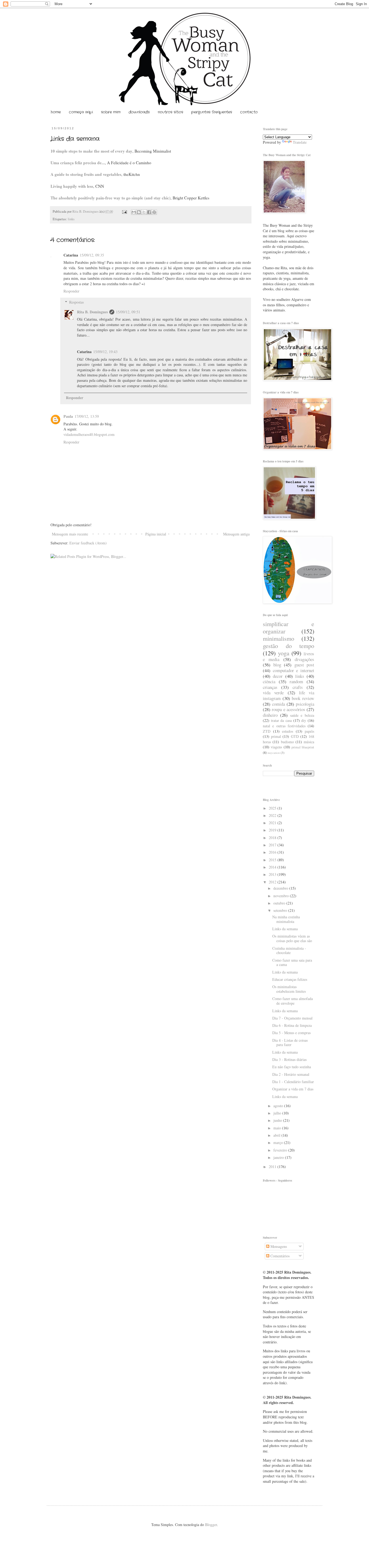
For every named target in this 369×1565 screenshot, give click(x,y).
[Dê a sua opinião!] (139, 212)
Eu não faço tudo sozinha (291, 1066)
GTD (295, 736)
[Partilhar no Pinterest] (154, 212)
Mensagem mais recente (70, 534)
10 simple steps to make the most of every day (91, 151)
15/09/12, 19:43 (105, 351)
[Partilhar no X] (144, 212)
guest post (304, 665)
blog (277, 665)
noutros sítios (170, 112)
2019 (273, 830)
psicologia (305, 704)
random (296, 681)
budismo (287, 741)
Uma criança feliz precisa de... (78, 163)
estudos (287, 731)
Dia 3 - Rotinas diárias (289, 1059)
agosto (278, 1105)
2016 (273, 852)
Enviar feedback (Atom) (88, 542)
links (71, 219)
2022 (273, 815)
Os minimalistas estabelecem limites (289, 989)
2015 (273, 859)
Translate (300, 142)
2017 (273, 844)
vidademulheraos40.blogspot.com (89, 434)
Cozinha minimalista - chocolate (289, 950)
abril (277, 1135)
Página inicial (155, 534)
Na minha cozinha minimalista (286, 919)
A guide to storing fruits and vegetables (86, 174)
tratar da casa (281, 720)
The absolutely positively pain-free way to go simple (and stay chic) (110, 198)
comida (278, 704)
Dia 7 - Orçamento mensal (292, 1018)
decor (278, 676)
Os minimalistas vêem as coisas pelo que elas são (292, 938)
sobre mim (110, 112)
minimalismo (278, 638)
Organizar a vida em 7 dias (292, 1088)
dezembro (281, 888)
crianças (270, 687)
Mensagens (278, 1246)
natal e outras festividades (284, 725)
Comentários (279, 1255)
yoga (283, 653)
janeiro (279, 1157)
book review (303, 698)
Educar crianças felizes (289, 979)
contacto (249, 112)
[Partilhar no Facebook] (149, 212)
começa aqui (81, 112)
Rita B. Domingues (85, 211)
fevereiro (280, 1150)
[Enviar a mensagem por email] (133, 212)
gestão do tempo (288, 646)
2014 (273, 867)
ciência (269, 681)
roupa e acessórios (288, 709)
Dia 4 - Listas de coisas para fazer (290, 1042)
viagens (276, 746)
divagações (304, 659)
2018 (273, 837)
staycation (273, 753)
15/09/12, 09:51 (128, 311)
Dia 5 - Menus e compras (291, 1032)
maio (277, 1127)
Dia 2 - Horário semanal (290, 1074)
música (309, 741)
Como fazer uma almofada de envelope (292, 1001)
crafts (298, 687)
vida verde (273, 692)
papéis (309, 731)
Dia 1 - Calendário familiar (293, 1081)
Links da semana (285, 928)
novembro (281, 895)
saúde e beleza (302, 715)
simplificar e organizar (288, 627)
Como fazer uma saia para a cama (292, 962)
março (278, 1142)
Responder (71, 291)
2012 (273, 882)
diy (303, 720)
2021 (273, 822)
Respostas (76, 302)
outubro (279, 903)
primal (276, 736)
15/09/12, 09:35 (92, 255)
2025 (273, 808)
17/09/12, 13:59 (87, 416)
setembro (280, 910)
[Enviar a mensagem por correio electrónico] (124, 211)
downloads (139, 112)
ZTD (266, 731)
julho (277, 1113)
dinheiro (270, 715)
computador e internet (293, 670)
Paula (68, 416)
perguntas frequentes (211, 112)
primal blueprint (302, 747)
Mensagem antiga (236, 534)
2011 (273, 1166)
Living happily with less (72, 186)
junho (278, 1120)
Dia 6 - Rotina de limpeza (292, 1025)
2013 (273, 874)
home (56, 112)
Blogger (211, 1524)
